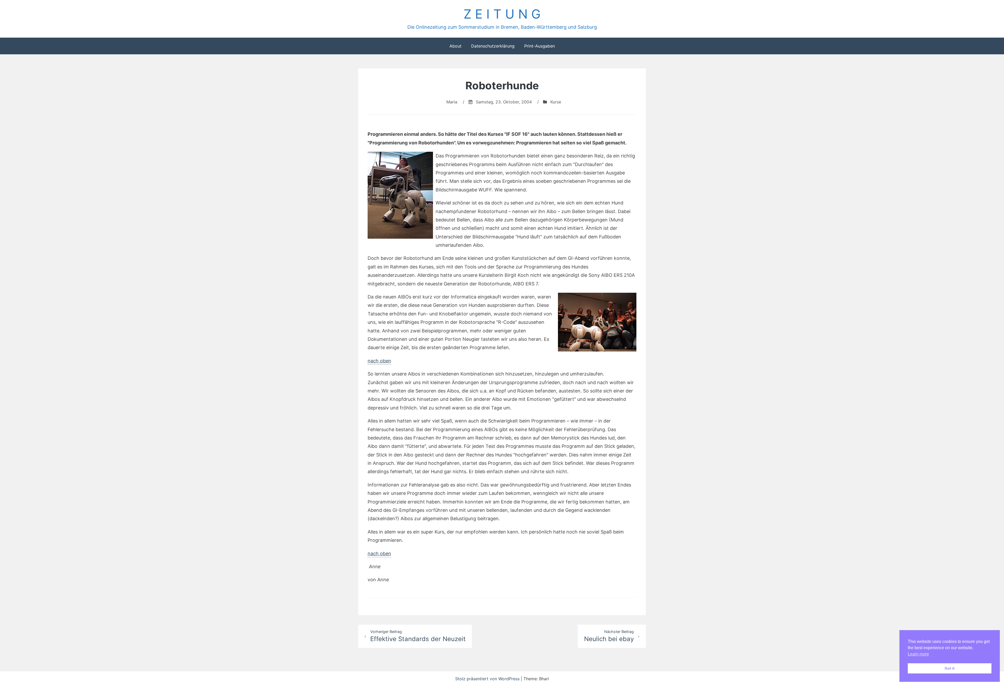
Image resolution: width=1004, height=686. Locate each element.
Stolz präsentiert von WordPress (488, 678)
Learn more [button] (918, 654)
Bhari (544, 678)
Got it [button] (950, 668)
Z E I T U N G (502, 14)
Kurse (555, 101)
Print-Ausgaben (539, 46)
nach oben (379, 360)
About (455, 46)
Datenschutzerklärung (493, 46)
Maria (451, 101)
